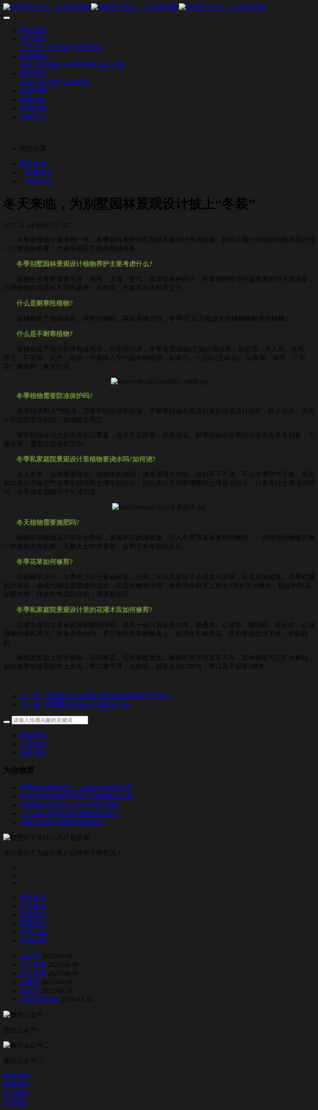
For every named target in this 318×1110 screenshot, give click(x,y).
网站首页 (33, 163)
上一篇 (95, 695)
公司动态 (33, 743)
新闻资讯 (38, 172)
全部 (26, 64)
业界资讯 (38, 181)
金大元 (30, 990)
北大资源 (33, 964)
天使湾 (30, 955)
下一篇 (75, 704)
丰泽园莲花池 (40, 999)
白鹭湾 (30, 981)
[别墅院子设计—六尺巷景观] (159, 7)
